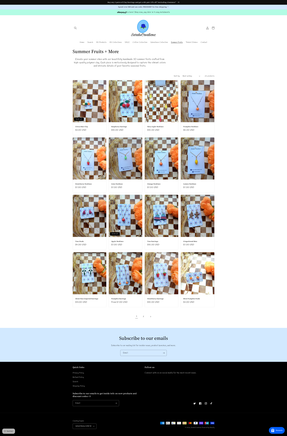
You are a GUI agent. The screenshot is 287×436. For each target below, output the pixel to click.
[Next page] (150, 316)
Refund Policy (78, 377)
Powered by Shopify (208, 427)
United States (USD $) (83, 426)
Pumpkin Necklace (190, 127)
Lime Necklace (117, 184)
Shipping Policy (79, 386)
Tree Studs (79, 241)
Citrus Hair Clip (81, 127)
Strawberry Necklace (83, 184)
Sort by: (177, 76)
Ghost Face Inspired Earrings (86, 299)
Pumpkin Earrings (118, 299)
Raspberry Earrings (119, 127)
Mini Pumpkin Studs (191, 299)
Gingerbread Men (190, 241)
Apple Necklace (117, 241)
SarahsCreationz (196, 427)
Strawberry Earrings (155, 299)
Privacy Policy (78, 373)
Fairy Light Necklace (155, 127)
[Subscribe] (164, 353)
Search (75, 381)
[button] (75, 28)
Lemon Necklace (189, 184)
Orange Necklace (153, 184)
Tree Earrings (152, 241)
